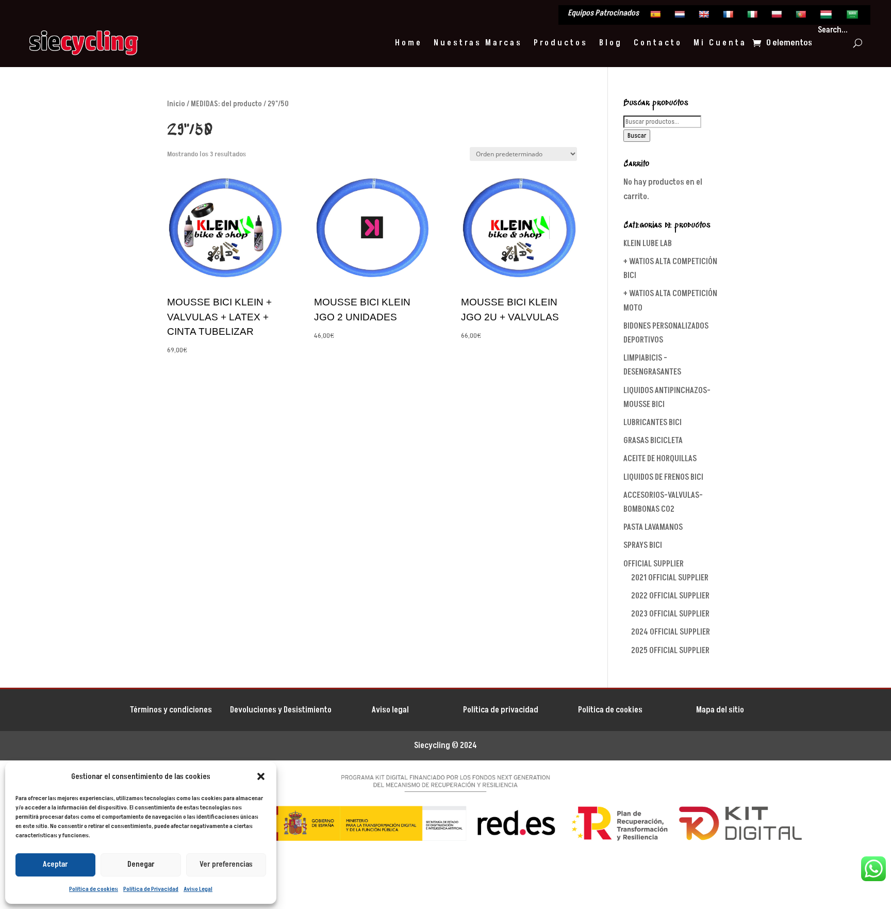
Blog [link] (610, 42)
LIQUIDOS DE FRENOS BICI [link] (663, 477)
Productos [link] (561, 42)
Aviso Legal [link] (198, 889)
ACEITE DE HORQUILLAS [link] (660, 458)
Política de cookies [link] (93, 889)
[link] (656, 16)
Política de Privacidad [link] (150, 889)
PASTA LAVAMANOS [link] (653, 527)
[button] (261, 776)
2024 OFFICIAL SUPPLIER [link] (670, 632)
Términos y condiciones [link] (171, 710)
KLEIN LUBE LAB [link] (647, 243)
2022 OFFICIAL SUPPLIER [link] (670, 596)
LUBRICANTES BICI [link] (652, 422)
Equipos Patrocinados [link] (603, 14)
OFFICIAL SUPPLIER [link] (653, 564)
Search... (833, 30)
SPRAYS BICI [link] (642, 545)
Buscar (637, 135)
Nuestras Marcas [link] (478, 42)
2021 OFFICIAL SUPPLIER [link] (669, 577)
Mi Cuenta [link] (720, 42)
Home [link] (408, 42)
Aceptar (55, 864)
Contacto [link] (658, 42)
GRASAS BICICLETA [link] (653, 440)
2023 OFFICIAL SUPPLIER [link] (670, 614)
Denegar (141, 864)
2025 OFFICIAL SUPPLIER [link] (670, 650)
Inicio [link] (176, 104)
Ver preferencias (226, 864)
